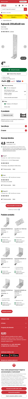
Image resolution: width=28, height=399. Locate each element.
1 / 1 (22, 58)
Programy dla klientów (7, 327)
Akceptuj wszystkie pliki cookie (14, 388)
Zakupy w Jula (5, 319)
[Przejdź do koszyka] (22, 5)
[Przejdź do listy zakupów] (19, 5)
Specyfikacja (5, 126)
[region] (14, 380)
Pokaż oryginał (16, 160)
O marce (3, 130)
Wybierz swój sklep (7, 12)
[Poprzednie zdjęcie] (2, 46)
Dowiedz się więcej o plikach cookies (14, 385)
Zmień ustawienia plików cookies (14, 396)
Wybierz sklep (7, 106)
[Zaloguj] (16, 5)
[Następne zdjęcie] (25, 46)
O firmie (3, 323)
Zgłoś (14, 169)
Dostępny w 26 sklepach (6, 242)
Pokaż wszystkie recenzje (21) (14, 205)
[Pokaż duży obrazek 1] (14, 46)
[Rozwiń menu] (26, 5)
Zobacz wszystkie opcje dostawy (11, 97)
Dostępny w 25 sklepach (6, 305)
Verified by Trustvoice (13, 209)
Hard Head (3, 26)
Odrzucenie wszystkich (14, 392)
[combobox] (14, 9)
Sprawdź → (14, 17)
